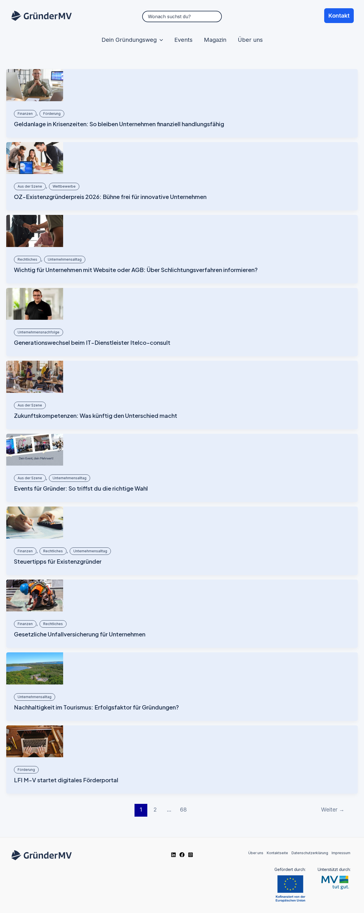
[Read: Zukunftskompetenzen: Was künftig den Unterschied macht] (34, 377)
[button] (160, 39)
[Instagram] (190, 854)
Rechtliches (27, 259)
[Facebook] (182, 854)
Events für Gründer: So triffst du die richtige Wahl (81, 488)
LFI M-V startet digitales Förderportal (66, 779)
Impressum (341, 853)
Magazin (215, 39)
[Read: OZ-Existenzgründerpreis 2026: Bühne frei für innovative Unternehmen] (34, 158)
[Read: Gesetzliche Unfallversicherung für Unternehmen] (34, 596)
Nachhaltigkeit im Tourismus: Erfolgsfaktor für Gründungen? (96, 707)
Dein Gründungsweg (129, 39)
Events (183, 39)
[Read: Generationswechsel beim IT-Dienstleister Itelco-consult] (34, 304)
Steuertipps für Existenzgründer (58, 561)
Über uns (250, 39)
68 (183, 809)
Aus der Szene (30, 186)
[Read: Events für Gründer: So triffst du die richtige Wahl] (34, 450)
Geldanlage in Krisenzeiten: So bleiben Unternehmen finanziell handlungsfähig (119, 123)
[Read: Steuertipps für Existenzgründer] (34, 523)
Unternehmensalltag (65, 259)
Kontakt (338, 15)
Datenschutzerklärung (309, 853)
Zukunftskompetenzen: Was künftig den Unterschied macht (95, 415)
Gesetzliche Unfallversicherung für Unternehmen (79, 634)
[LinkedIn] (173, 854)
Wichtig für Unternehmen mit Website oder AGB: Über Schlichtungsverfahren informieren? (136, 269)
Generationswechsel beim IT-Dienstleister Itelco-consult (92, 342)
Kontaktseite (277, 853)
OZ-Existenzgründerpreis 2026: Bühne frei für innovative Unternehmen (110, 196)
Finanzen (25, 113)
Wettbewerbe (64, 186)
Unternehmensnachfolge (38, 332)
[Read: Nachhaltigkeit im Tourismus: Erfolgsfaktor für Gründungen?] (34, 668)
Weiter (332, 809)
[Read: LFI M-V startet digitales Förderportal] (34, 741)
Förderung (52, 113)
